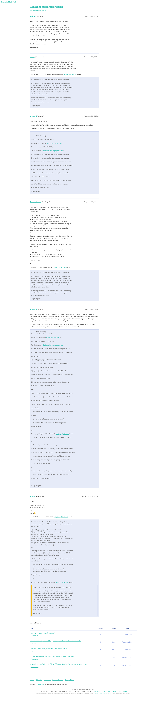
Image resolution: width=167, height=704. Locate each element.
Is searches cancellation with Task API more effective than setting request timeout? (59, 664)
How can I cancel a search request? (42, 633)
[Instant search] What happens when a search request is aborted (52, 656)
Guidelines (47, 680)
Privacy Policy (69, 680)
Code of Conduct (122, 691)
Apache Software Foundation (100, 693)
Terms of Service (57, 680)
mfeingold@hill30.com (70, 74)
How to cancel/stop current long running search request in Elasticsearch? (55, 641)
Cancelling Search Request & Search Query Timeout (48, 649)
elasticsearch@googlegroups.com (53, 151)
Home (32, 680)
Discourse (41, 684)
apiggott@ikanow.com (53, 337)
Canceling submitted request (46, 6)
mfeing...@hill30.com (60, 267)
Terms (103, 691)
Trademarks (96, 691)
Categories (39, 680)
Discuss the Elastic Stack (8, 2)
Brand (114, 691)
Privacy (109, 691)
